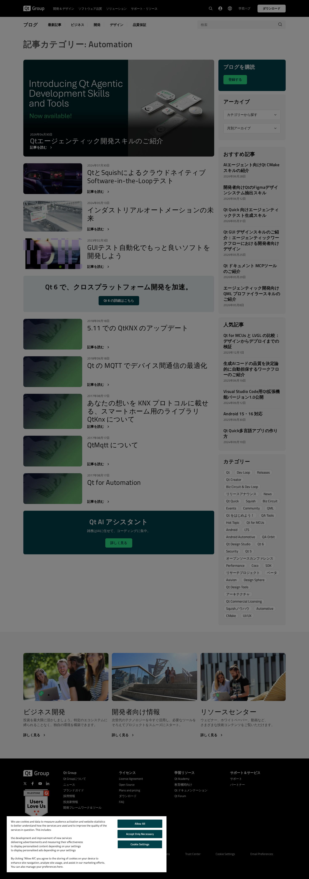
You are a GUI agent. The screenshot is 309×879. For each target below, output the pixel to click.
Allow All (140, 823)
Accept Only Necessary (140, 834)
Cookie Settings (140, 844)
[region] (86, 844)
